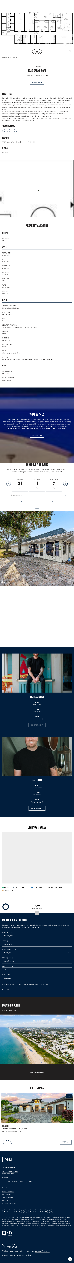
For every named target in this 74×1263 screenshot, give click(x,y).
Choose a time (16, 495)
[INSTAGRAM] (9, 1211)
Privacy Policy (25, 1255)
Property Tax (6, 958)
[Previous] (8, 484)
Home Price (6, 932)
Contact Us (6, 1201)
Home (4, 1188)
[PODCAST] (30, 1211)
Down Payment (7, 949)
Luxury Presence (42, 1251)
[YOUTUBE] (41, 1211)
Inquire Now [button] (37, 82)
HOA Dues (6, 975)
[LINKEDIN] (20, 1211)
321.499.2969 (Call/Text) (10, 1171)
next (39, 51)
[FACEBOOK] (4, 1211)
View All (66, 1142)
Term (4, 941)
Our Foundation (9, 1204)
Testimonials (7, 1197)
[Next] (65, 484)
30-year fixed (9, 944)
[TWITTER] (35, 1211)
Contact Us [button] (37, 435)
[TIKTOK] (25, 1211)
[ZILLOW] (51, 1211)
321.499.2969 (37, 712)
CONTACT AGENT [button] (37, 725)
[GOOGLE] (46, 1211)
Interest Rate (6, 966)
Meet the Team (8, 1191)
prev (34, 51)
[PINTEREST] (15, 1211)
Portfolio (6, 1194)
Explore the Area (37, 1072)
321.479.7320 (37, 795)
